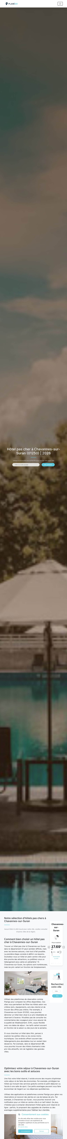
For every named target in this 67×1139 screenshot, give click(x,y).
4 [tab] (57, 963)
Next (63, 947)
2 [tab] (53, 963)
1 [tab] (51, 963)
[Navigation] (60, 4)
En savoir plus (22, 1127)
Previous (49, 947)
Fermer (41, 1131)
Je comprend (25, 1131)
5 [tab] (58, 963)
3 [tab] (55, 963)
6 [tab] (60, 963)
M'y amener (48, 465)
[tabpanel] (56, 946)
